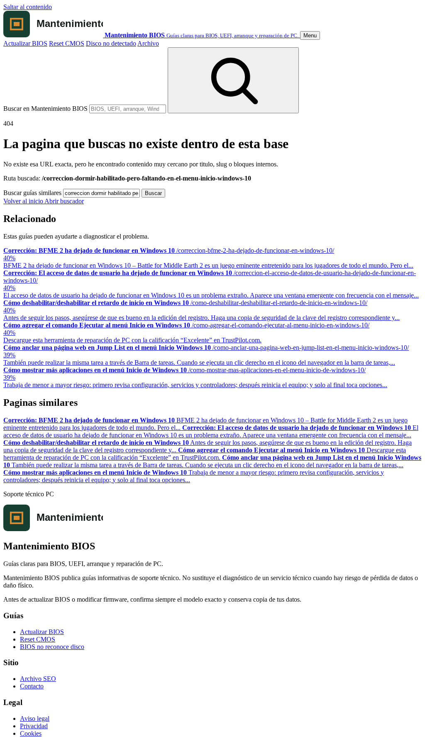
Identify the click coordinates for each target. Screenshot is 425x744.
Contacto (32, 686)
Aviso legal (34, 718)
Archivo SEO (38, 678)
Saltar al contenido (27, 6)
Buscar (153, 193)
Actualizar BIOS (25, 43)
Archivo (148, 43)
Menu (310, 35)
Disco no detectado (111, 43)
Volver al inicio (23, 201)
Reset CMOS (66, 43)
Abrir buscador (64, 201)
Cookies (31, 733)
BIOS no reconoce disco (52, 646)
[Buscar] (233, 80)
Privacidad (34, 725)
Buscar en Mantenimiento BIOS (45, 108)
